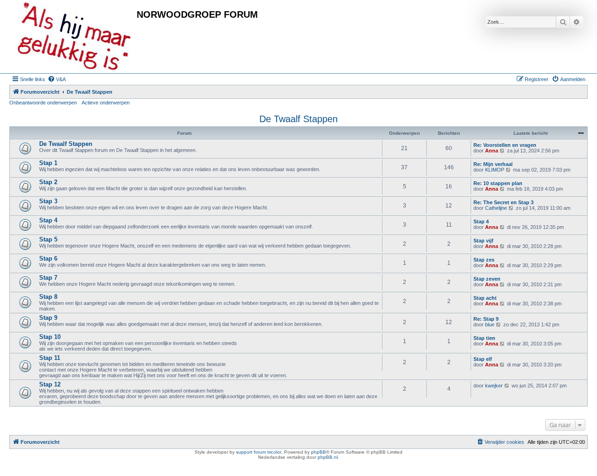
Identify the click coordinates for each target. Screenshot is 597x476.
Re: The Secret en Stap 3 (503, 202)
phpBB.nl (328, 457)
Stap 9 (48, 317)
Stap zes (483, 259)
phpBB (318, 452)
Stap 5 (48, 239)
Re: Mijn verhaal (493, 164)
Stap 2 (48, 182)
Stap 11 (49, 357)
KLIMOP (494, 169)
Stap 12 (50, 384)
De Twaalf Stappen (298, 119)
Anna (491, 150)
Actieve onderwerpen (106, 102)
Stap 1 (48, 162)
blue (489, 324)
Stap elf (482, 359)
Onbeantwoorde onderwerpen (43, 102)
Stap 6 (48, 258)
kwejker (494, 385)
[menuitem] (57, 79)
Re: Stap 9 (486, 319)
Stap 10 (50, 336)
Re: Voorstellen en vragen (504, 145)
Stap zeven (486, 279)
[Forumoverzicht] (74, 36)
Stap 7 (48, 277)
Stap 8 (48, 296)
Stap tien (484, 338)
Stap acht (485, 298)
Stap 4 (48, 220)
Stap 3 (48, 201)
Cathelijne (496, 208)
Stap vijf (483, 240)
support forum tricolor (258, 452)
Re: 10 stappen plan (497, 183)
